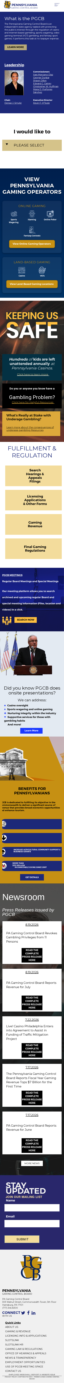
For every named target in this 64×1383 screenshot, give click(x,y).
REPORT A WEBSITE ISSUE (43, 1374)
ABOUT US (11, 1327)
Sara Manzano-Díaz (43, 74)
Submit (23, 1239)
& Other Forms (35, 504)
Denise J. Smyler (13, 103)
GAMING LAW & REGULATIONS (24, 1349)
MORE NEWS (32, 1163)
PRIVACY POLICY (11, 1377)
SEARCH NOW (25, 619)
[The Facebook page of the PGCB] (29, 1314)
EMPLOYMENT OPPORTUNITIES (25, 1362)
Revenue (35, 526)
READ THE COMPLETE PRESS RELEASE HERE (32, 955)
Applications (35, 500)
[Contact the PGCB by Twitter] (23, 1314)
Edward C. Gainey (42, 83)
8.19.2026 (32, 924)
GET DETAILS (32, 877)
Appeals (35, 478)
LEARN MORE (15, 47)
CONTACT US (13, 1371)
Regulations (35, 550)
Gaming (35, 522)
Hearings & (35, 474)
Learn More (31, 730)
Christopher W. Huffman (45, 86)
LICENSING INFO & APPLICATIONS (26, 1335)
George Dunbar (41, 77)
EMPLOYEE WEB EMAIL (19, 1374)
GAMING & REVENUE (18, 1331)
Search (35, 470)
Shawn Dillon (40, 80)
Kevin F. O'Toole (41, 103)
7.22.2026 (32, 1020)
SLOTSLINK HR (14, 1344)
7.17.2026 (32, 1067)
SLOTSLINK (12, 1340)
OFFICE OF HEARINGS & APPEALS (25, 1353)
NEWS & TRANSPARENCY (20, 1357)
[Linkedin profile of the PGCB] (34, 1314)
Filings (34, 481)
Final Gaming (35, 547)
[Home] (6, 5)
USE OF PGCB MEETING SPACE (24, 1366)
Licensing (35, 496)
